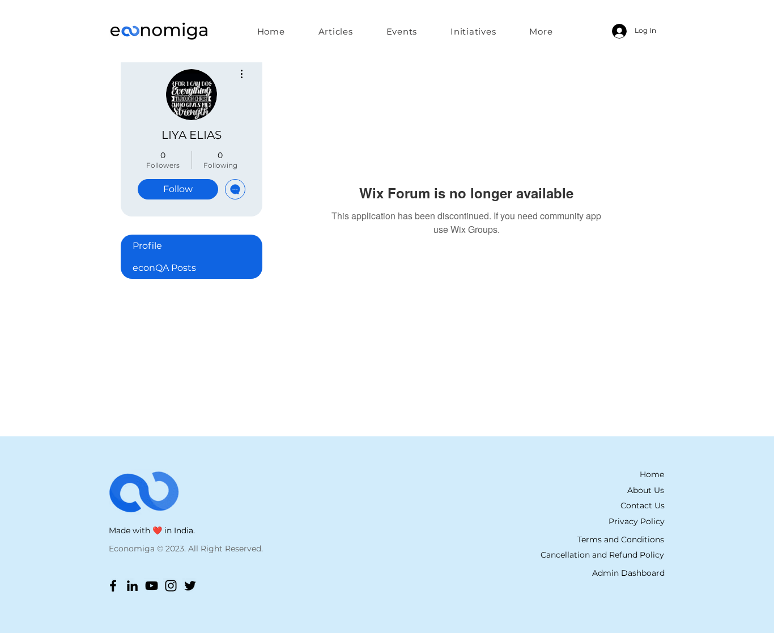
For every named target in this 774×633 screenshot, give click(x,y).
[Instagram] (170, 585)
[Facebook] (113, 585)
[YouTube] (151, 585)
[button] (473, 31)
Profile (147, 245)
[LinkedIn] (132, 585)
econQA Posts (164, 267)
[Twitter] (190, 585)
